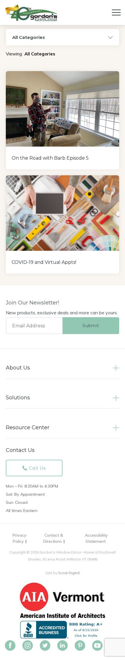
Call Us (37, 468)
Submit (91, 325)
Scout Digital (69, 573)
